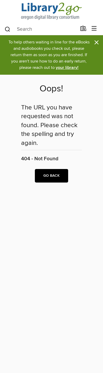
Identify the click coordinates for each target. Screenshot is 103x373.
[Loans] (83, 29)
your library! (67, 67)
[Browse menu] (94, 28)
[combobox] (40, 29)
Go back (51, 175)
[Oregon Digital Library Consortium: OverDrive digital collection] (51, 11)
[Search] (7, 29)
